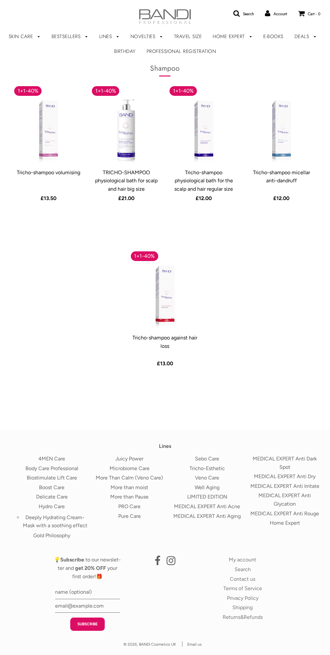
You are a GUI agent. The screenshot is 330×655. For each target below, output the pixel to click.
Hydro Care (52, 506)
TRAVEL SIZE (188, 36)
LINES (106, 36)
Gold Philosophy (51, 535)
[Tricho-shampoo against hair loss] (165, 296)
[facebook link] (157, 562)
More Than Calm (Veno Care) (129, 478)
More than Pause (129, 497)
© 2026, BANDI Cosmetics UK (149, 644)
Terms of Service (242, 588)
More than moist (129, 487)
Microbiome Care (130, 468)
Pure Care (129, 516)
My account (242, 560)
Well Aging (207, 487)
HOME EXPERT (230, 36)
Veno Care (207, 478)
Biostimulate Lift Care (52, 478)
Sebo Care (207, 459)
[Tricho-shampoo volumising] (48, 131)
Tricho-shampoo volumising (48, 172)
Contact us (242, 579)
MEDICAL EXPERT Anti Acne (207, 506)
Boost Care (51, 487)
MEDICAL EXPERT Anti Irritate (284, 486)
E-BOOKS (273, 36)
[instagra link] (171, 562)
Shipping (242, 607)
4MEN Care (51, 459)
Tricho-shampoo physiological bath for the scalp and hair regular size (203, 180)
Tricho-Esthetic (207, 468)
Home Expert (285, 523)
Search (243, 569)
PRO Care (129, 506)
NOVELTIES (144, 36)
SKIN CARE (22, 36)
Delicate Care (52, 497)
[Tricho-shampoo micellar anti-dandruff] (281, 131)
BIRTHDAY (125, 51)
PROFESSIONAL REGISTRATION (181, 51)
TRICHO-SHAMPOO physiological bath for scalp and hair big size (126, 180)
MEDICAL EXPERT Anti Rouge (284, 513)
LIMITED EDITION (207, 497)
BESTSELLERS (67, 36)
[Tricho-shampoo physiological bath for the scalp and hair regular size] (204, 131)
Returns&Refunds (243, 617)
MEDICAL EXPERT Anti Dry (284, 476)
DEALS (303, 36)
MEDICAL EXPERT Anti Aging (207, 516)
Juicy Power (129, 459)
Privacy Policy (242, 598)
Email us (194, 644)
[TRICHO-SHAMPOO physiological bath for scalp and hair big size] (126, 131)
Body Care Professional (51, 468)
